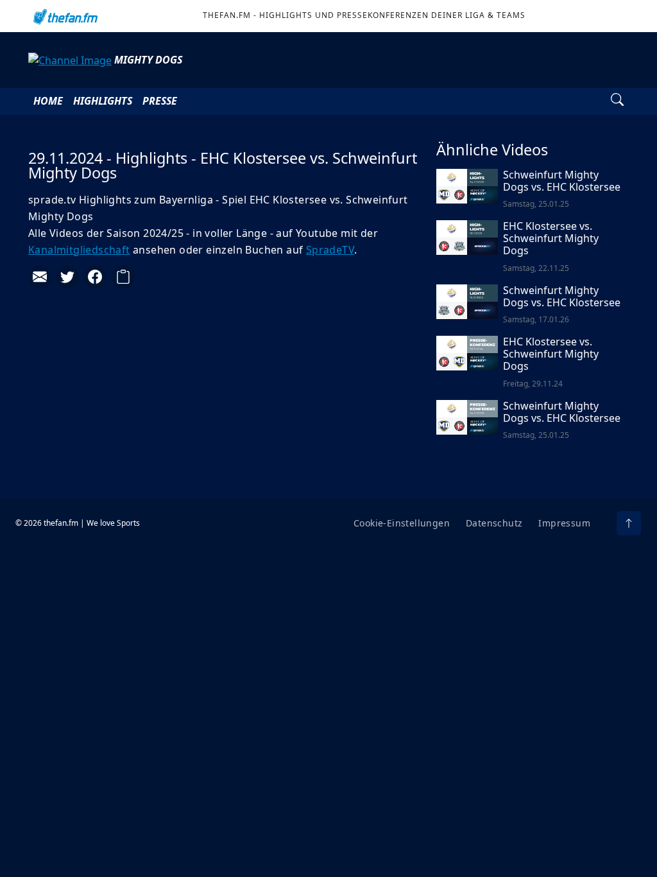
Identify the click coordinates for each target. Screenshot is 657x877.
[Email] (39, 277)
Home (48, 101)
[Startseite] (63, 16)
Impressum (564, 523)
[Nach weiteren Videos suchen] (617, 101)
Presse (159, 101)
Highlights (102, 101)
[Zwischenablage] (123, 277)
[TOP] (629, 523)
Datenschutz (494, 523)
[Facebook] (95, 277)
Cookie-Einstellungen (402, 523)
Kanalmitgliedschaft (79, 250)
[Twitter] (67, 277)
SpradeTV (330, 250)
